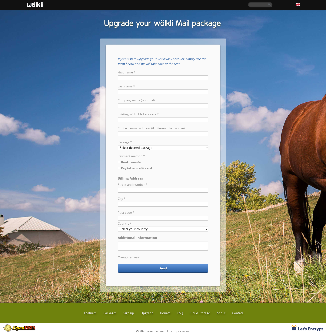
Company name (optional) (136, 100)
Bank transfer (131, 162)
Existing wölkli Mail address (137, 114)
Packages (110, 313)
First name (125, 72)
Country (123, 223)
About (221, 313)
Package (123, 142)
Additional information (137, 237)
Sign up (128, 313)
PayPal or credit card (136, 168)
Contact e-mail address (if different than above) (151, 128)
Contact (237, 313)
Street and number (131, 185)
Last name (125, 86)
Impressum (181, 331)
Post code (125, 213)
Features (90, 313)
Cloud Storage (200, 313)
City (120, 199)
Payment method (130, 156)
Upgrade (147, 313)
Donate (165, 313)
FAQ (180, 313)
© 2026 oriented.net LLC (153, 331)
